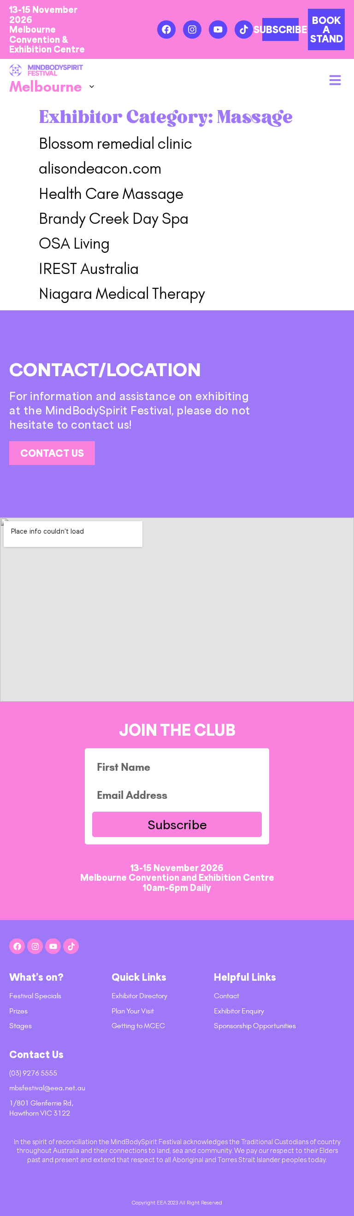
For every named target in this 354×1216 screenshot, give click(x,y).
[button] (335, 80)
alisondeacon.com (100, 168)
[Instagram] (192, 29)
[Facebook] (166, 29)
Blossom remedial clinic (115, 143)
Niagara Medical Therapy (122, 293)
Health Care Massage (111, 193)
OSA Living (74, 243)
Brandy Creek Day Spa (114, 218)
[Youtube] (218, 29)
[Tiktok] (244, 29)
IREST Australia (89, 268)
